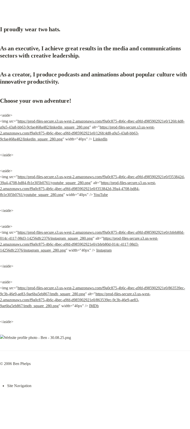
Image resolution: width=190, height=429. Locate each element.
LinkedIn (100, 139)
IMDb (94, 306)
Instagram (104, 250)
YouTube (101, 195)
